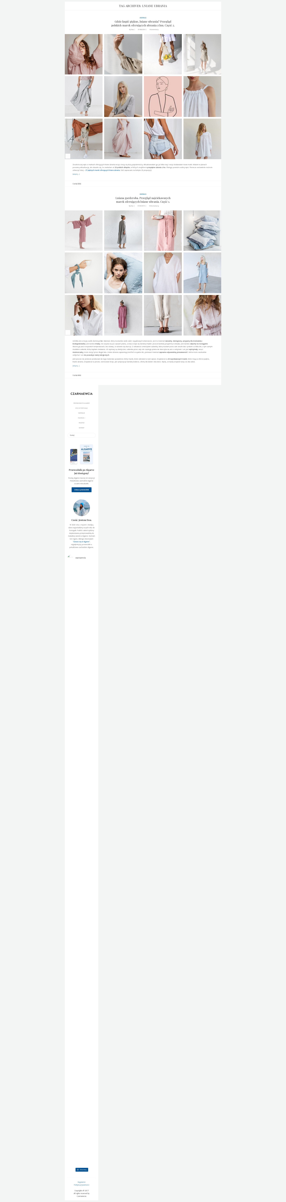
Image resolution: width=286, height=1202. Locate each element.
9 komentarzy (154, 29)
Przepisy (81, 423)
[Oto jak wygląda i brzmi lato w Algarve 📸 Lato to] (81, 968)
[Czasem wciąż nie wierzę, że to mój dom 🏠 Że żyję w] (72, 1085)
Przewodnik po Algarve (82, 403)
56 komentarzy (154, 206)
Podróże (81, 418)
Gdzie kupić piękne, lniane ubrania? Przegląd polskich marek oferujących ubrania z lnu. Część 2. (143, 23)
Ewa (132, 29)
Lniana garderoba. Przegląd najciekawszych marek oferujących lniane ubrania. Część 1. (143, 199)
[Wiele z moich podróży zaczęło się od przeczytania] (91, 1105)
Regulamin (82, 1182)
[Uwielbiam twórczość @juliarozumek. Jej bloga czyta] (91, 727)
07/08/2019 (141, 29)
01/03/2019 (141, 206)
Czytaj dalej (77, 184)
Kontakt (81, 428)
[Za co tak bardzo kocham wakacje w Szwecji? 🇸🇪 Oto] (72, 717)
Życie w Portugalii (81, 408)
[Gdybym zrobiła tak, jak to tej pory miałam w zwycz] (91, 957)
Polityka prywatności (81, 1185)
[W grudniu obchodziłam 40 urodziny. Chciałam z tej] (81, 718)
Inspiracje (143, 17)
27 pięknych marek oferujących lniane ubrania (102, 170)
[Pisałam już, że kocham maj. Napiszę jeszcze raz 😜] (81, 1097)
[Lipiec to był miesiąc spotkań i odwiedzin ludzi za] (72, 950)
